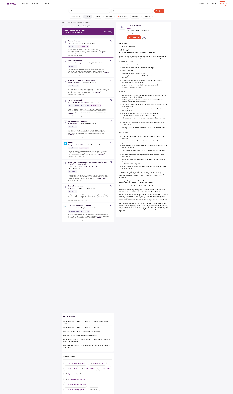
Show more (105, 53)
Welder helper (72, 368)
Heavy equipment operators (77, 384)
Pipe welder (106, 368)
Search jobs (65, 22)
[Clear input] (108, 11)
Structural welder (87, 374)
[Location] (130, 11)
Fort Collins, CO (74, 22)
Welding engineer (89, 368)
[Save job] (111, 41)
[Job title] (88, 11)
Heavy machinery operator (76, 390)
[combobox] (89, 11)
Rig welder (71, 374)
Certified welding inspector (76, 363)
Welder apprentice (98, 363)
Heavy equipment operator (76, 379)
